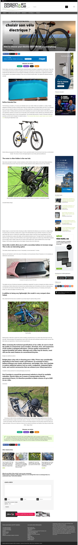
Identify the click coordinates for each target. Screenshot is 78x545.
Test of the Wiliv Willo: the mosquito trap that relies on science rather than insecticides (68, 229)
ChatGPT (20, 66)
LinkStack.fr (30, 529)
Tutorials (31, 12)
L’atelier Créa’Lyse (31, 538)
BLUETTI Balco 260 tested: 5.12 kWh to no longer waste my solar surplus (68, 214)
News (4, 12)
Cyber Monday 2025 (31, 528)
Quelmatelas (30, 536)
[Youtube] (65, 286)
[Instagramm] (63, 286)
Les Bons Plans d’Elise (32, 533)
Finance (38, 12)
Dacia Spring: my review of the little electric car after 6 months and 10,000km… (47, 464)
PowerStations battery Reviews (67, 216)
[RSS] (56, 288)
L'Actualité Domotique (6, 527)
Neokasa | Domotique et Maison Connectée (10, 535)
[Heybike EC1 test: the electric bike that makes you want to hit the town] (35, 453)
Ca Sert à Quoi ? (5, 533)
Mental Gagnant (31, 539)
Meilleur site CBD (31, 537)
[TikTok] (61, 286)
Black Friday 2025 (31, 527)
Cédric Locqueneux (17, 543)
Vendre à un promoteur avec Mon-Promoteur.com (37, 530)
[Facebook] (56, 286)
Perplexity (26, 66)
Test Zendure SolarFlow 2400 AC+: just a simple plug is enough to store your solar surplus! (69, 222)
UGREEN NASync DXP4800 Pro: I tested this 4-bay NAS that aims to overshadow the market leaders (68, 200)
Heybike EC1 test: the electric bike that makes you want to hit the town (34, 463)
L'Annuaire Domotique (6, 528)
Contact (40, 543)
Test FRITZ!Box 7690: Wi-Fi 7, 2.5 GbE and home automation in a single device (68, 207)
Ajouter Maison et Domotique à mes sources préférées (65, 293)
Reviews (24, 12)
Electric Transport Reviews (15, 22)
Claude (36, 66)
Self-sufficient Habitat (14, 12)
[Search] (66, 7)
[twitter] (58, 286)
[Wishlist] (74, 7)
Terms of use (32, 543)
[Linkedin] (70, 286)
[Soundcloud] (72, 286)
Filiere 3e (4, 534)
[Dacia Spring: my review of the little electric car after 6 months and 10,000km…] (48, 453)
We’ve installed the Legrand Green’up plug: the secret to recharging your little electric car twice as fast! (21, 465)
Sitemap (37, 543)
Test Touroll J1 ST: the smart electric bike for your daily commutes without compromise (7, 464)
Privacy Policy (26, 543)
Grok (32, 66)
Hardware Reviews (65, 202)
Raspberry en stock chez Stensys (34, 534)
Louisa (5, 49)
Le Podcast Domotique (6, 529)
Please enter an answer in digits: (11, 502)
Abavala (4, 530)
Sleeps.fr (29, 535)
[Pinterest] (68, 286)
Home (4, 22)
